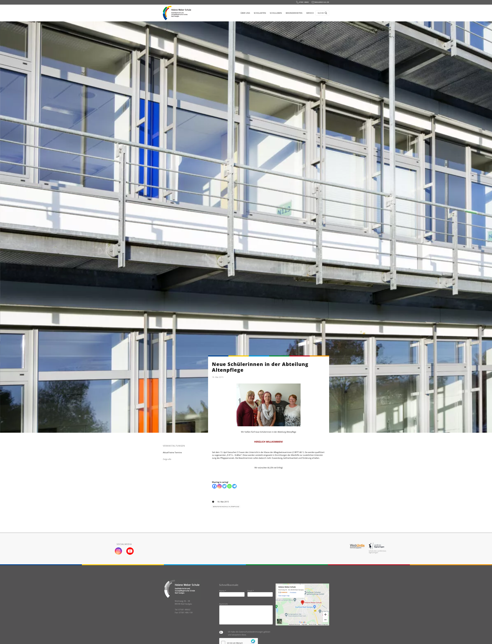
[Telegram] (234, 486)
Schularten (260, 13)
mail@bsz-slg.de (321, 2)
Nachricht (223, 604)
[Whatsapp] (229, 486)
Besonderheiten (294, 13)
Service (310, 13)
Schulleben (276, 13)
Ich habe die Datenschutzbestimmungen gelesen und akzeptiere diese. (249, 633)
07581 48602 (304, 2)
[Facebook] (214, 486)
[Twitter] (224, 486)
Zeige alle (167, 459)
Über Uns (245, 13)
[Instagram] (219, 486)
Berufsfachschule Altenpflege (226, 507)
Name (222, 590)
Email (250, 590)
